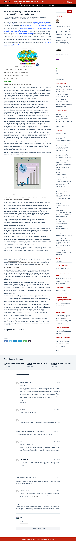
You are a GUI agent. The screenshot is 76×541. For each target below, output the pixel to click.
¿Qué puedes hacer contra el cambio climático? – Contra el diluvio (31, 504)
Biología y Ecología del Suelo (45, 5)
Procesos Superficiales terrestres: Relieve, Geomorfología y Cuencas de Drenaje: (64, 235)
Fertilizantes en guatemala (26, 490)
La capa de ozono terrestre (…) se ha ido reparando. (15, 69)
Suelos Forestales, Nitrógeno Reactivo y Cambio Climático (30, 431)
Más (53, 5)
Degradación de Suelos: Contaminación (39, 17)
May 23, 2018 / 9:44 (57, 503)
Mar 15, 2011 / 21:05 (57, 419)
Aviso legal (51, 539)
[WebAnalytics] (57, 71)
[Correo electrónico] (29, 341)
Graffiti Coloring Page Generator (63, 118)
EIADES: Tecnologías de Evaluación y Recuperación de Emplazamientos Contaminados (64, 331)
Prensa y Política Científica (61, 232)
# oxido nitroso (33, 334)
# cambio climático (8, 334)
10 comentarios (34, 18)
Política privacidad (45, 539)
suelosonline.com (60, 307)
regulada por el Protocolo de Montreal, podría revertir (16, 75)
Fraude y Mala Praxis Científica (62, 205)
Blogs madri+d (8, 5)
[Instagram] (63, 2)
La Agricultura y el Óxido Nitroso (11, 267)
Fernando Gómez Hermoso (26, 382)
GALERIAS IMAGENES (23, 5)
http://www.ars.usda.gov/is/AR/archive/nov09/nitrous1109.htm (17, 255)
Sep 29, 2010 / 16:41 (57, 409)
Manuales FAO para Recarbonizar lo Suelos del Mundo (64, 90)
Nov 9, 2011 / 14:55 (57, 459)
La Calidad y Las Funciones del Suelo (64, 214)
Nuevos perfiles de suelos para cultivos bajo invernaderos (62, 93)
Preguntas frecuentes (35, 539)
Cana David (58, 125)
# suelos (39, 334)
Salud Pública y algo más (61, 293)
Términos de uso (26, 539)
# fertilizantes (25, 334)
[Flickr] (60, 2)
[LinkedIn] (15, 341)
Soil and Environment (60, 283)
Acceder (57, 350)
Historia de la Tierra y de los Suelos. (64, 212)
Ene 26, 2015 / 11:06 (57, 477)
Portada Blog (14, 5)
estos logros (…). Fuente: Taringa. (11, 78)
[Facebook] (55, 2)
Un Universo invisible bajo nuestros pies (29, 1)
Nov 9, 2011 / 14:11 (57, 441)
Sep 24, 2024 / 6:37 (57, 517)
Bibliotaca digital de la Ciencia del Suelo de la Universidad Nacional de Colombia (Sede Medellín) (64, 317)
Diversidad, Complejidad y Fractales (63, 181)
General (57, 207)
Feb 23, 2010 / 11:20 (57, 382)
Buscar (69, 11)
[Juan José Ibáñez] (60, 79)
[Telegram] (20, 341)
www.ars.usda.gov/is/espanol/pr (28, 262)
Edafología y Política (60, 190)
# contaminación (17, 334)
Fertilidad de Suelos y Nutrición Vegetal (11, 18)
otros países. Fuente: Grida (10, 195)
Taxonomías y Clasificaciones (62, 250)
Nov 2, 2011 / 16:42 (57, 431)
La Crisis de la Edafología (61, 216)
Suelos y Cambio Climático (25, 18)
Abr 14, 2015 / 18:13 (57, 490)
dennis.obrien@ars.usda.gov (14, 261)
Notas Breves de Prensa (61, 223)
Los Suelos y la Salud (60, 221)
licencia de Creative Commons (62, 54)
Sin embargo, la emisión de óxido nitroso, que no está (16, 72)
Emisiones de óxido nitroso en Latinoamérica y (14, 192)
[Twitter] (57, 2)
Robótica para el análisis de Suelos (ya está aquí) (63, 87)
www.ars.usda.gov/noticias (42, 264)
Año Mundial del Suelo (33, 5)
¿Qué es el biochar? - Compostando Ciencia (26, 477)
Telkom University (24, 523)
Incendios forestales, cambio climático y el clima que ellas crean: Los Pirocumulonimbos (63, 98)
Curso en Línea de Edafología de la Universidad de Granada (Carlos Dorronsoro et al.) (63, 322)
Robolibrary (58, 113)
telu (21, 517)
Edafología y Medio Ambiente (62, 281)
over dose (58, 121)
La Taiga (65, 116)
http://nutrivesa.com (33, 496)
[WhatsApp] (25, 341)
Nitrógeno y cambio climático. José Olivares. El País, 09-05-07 (18, 84)
